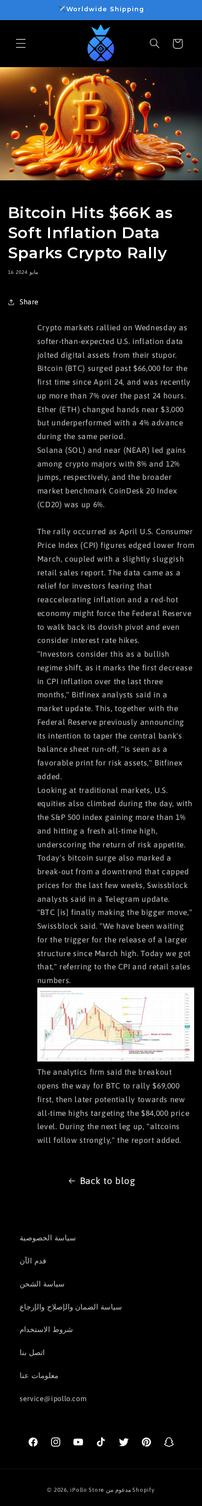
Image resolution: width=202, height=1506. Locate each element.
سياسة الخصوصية (48, 1238)
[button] (20, 43)
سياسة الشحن (42, 1284)
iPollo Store (87, 1489)
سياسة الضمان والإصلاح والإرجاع (71, 1307)
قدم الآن (33, 1261)
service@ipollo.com (53, 1398)
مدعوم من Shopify (130, 1489)
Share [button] (29, 301)
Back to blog (107, 1180)
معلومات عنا (39, 1375)
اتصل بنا (32, 1352)
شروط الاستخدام (46, 1329)
